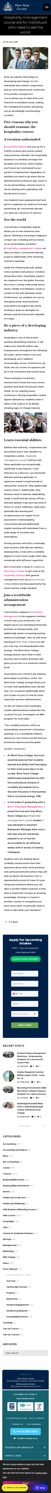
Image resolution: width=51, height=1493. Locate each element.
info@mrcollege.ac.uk (27, 1438)
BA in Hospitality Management (25, 806)
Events (6, 1191)
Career (6, 1167)
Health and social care (14, 1197)
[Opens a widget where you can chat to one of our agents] (40, 1488)
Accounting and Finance (15, 1150)
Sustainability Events (17, 1316)
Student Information (19, 1447)
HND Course (9, 1215)
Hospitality (8, 1221)
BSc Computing (11, 1161)
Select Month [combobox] (12, 1353)
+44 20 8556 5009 (27, 1431)
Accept (25, 1483)
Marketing (8, 1251)
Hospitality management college (24, 248)
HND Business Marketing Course (19, 1209)
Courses (7, 1173)
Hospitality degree (16, 146)
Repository (12, 1298)
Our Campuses (34, 1424)
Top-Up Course (10, 1328)
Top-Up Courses (11, 1334)
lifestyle (7, 1239)
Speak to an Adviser (16, 1487)
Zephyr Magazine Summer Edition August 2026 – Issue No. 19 (30, 1075)
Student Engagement (17, 1304)
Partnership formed (16, 1287)
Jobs (5, 1227)
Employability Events (13, 1179)
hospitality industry (14, 575)
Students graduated (16, 1310)
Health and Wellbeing (14, 1203)
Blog (5, 1155)
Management (10, 1245)
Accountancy (9, 1144)
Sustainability (16, 1275)
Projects (10, 1292)
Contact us (18, 1424)
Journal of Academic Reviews (18, 1233)
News (6, 1263)
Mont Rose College (14, 571)
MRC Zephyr (9, 1257)
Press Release (10, 1269)
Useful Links (13, 1456)
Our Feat (10, 1281)
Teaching (7, 1322)
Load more (24, 1126)
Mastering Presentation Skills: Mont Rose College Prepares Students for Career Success (32, 1090)
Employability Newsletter (16, 1185)
